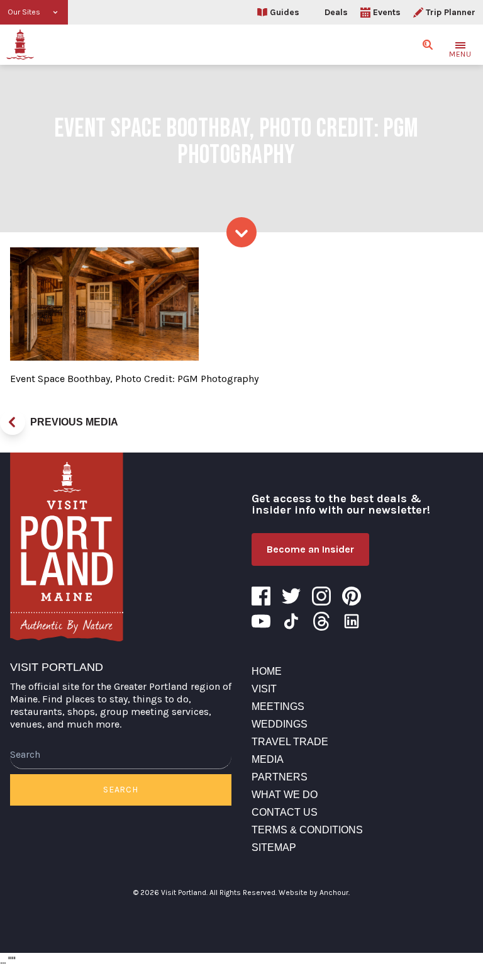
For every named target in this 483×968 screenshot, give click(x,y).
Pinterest (351, 596)
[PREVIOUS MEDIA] (12, 422)
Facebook (261, 596)
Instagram (321, 596)
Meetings (278, 706)
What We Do (285, 794)
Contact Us (285, 812)
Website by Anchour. (314, 892)
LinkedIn (351, 621)
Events (387, 12)
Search (120, 789)
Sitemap (274, 847)
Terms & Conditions (307, 829)
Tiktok (291, 621)
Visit (264, 689)
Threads (321, 621)
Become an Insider (310, 549)
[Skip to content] (241, 232)
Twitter (291, 596)
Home (267, 671)
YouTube (261, 621)
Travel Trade (290, 741)
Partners (280, 777)
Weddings (280, 724)
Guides (284, 12)
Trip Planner (450, 12)
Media (268, 759)
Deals (336, 12)
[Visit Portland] (20, 45)
